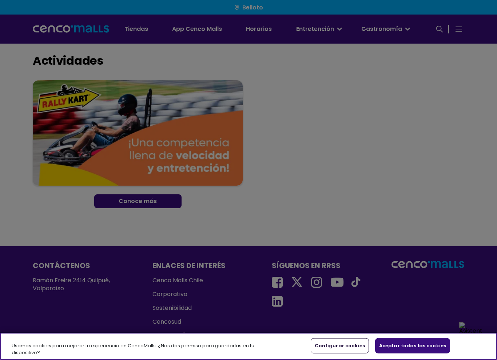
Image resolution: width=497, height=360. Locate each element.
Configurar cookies (340, 345)
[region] (248, 346)
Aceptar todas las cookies (412, 345)
